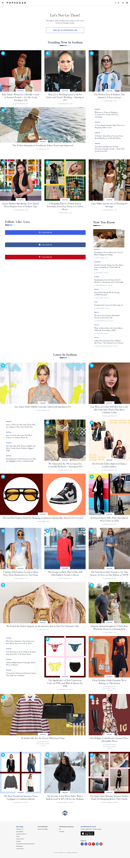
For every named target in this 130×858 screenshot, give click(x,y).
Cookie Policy (20, 848)
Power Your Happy (43, 829)
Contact (18, 841)
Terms (18, 836)
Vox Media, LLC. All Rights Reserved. (67, 852)
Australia (61, 831)
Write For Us (19, 829)
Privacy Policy (20, 839)
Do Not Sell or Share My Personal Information (25, 845)
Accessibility (19, 831)
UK (60, 829)
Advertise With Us (21, 834)
